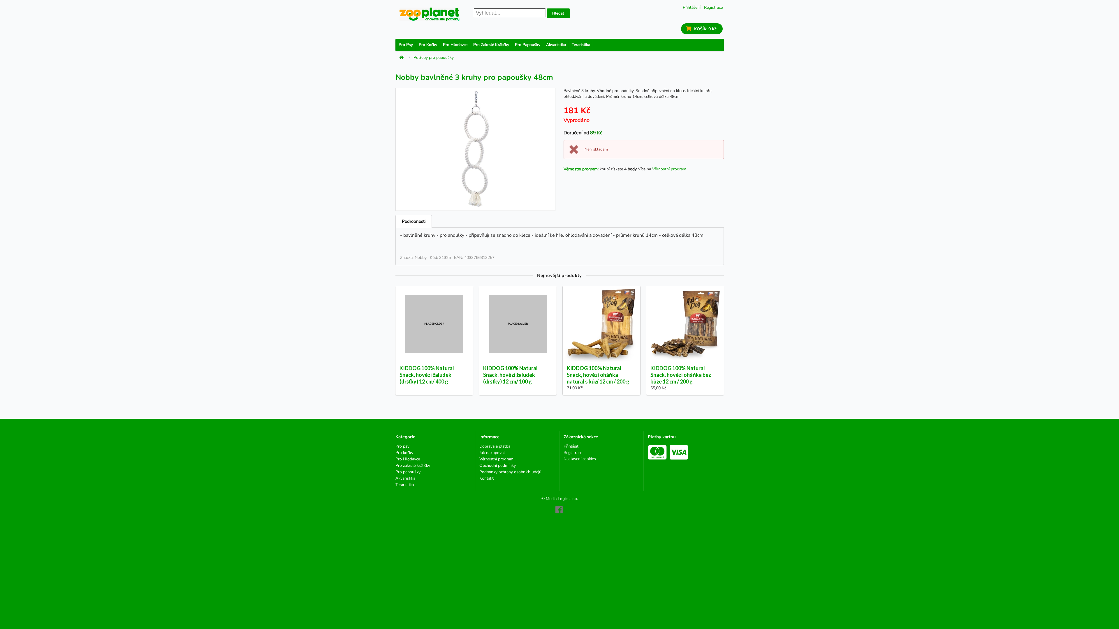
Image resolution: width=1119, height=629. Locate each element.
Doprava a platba (494, 446)
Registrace (713, 7)
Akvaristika (556, 44)
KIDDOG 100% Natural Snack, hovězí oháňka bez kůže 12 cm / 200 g (680, 375)
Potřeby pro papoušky (434, 58)
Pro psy (406, 44)
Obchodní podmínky (497, 465)
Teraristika (581, 44)
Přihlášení (692, 7)
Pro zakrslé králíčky (491, 44)
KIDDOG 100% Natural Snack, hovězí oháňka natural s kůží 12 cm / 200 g (598, 375)
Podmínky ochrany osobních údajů (510, 472)
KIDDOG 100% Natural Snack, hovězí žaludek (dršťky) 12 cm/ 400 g (427, 375)
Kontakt (486, 478)
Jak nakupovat (492, 452)
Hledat (558, 13)
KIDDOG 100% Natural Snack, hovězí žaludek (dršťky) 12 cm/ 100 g (510, 375)
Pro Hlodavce (455, 44)
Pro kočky (428, 44)
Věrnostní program (669, 169)
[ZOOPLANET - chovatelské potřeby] (430, 14)
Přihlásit (571, 446)
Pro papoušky (527, 44)
